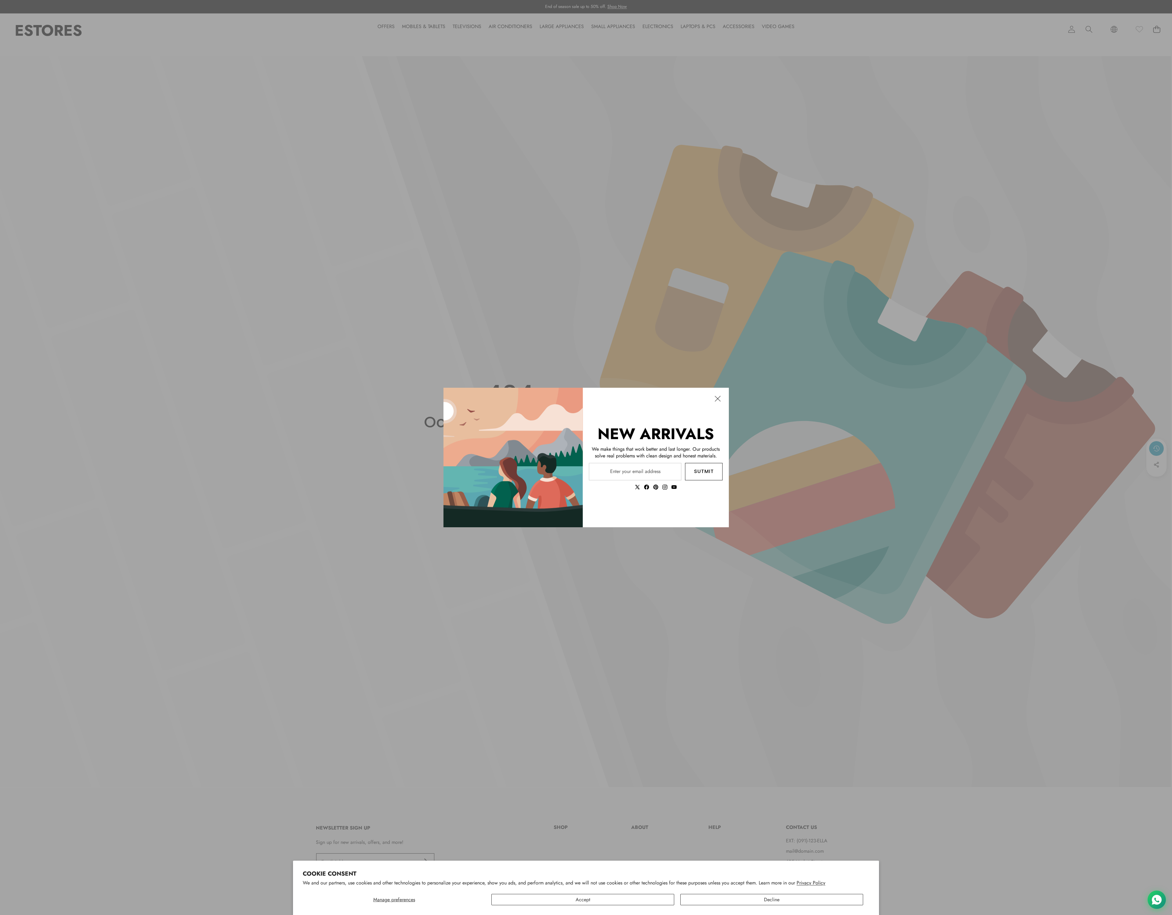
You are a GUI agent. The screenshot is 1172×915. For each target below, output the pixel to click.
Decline (772, 899)
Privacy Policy (811, 882)
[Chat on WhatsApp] (1157, 900)
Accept (583, 899)
